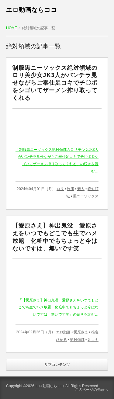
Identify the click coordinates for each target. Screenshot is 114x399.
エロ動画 (63, 332)
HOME (11, 28)
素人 (81, 189)
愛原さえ (81, 332)
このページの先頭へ (91, 389)
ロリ (60, 189)
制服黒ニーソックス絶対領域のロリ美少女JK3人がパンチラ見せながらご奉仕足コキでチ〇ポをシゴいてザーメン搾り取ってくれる (55, 82)
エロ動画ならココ (31, 9)
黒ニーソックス (85, 196)
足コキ (93, 340)
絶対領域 (77, 340)
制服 (70, 189)
